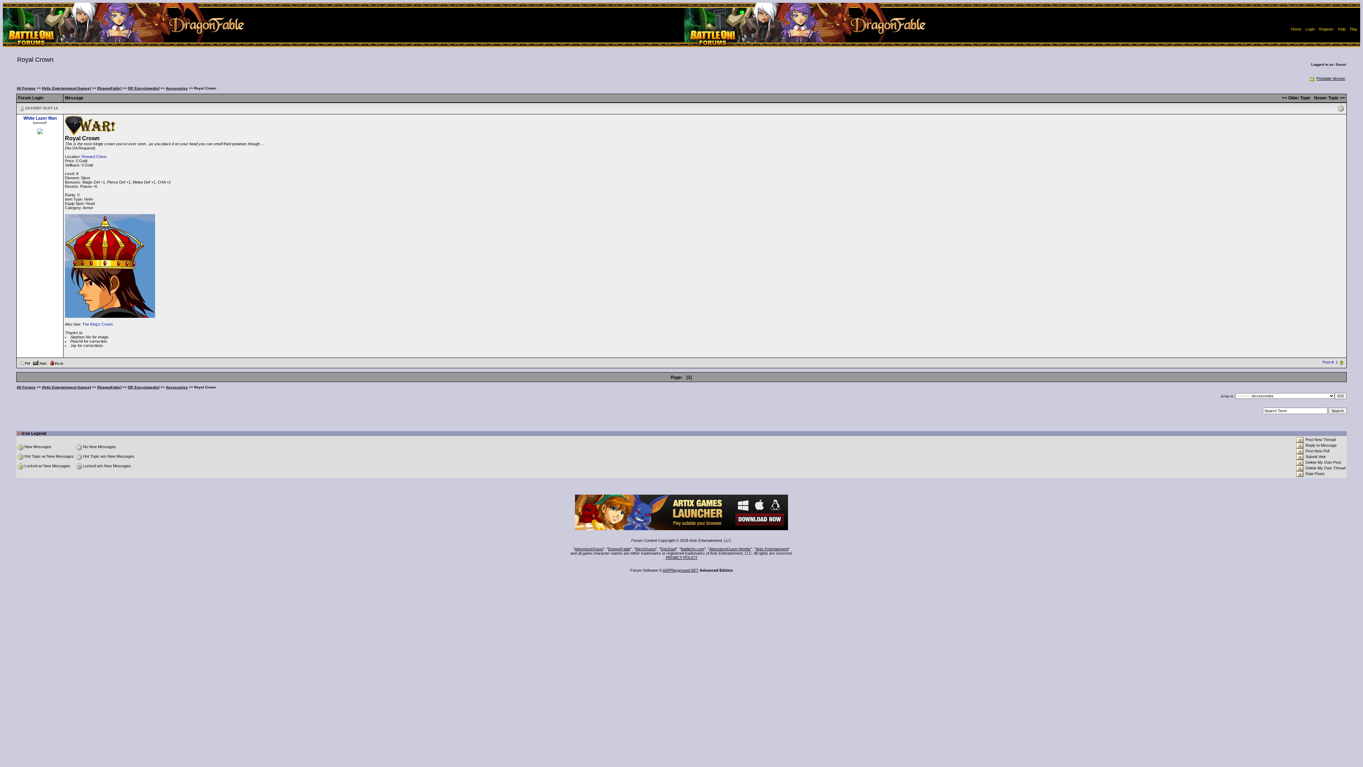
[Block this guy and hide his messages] (56, 362)
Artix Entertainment (772, 549)
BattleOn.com (692, 549)
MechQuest (645, 549)
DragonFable (619, 549)
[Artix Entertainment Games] (66, 88)
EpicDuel (668, 549)
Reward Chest (94, 156)
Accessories (177, 88)
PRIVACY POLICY (681, 557)
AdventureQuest (589, 549)
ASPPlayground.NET (681, 570)
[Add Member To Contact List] (40, 362)
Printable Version (1331, 78)
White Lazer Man (40, 118)
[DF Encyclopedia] (143, 88)
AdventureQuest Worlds (730, 549)
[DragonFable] (109, 88)
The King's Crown (97, 324)
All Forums (26, 88)
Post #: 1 (1330, 362)
